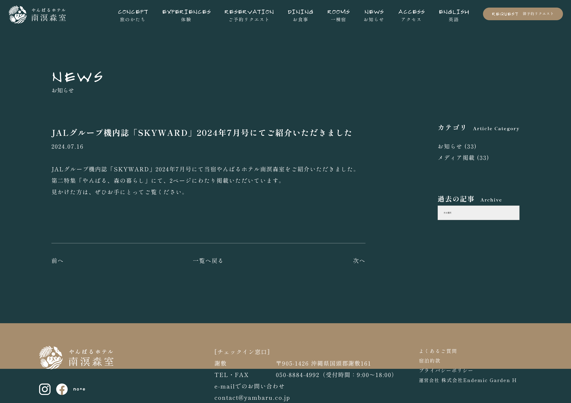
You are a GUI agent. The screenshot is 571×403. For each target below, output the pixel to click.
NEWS (77, 75)
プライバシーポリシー (446, 370)
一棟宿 (338, 15)
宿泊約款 (430, 360)
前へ (57, 260)
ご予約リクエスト (249, 15)
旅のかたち (133, 15)
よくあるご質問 (438, 350)
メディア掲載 (456, 157)
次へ (359, 260)
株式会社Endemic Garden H (478, 379)
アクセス (411, 15)
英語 (454, 15)
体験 (186, 15)
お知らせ (374, 15)
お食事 (300, 15)
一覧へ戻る (208, 260)
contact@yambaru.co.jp (252, 397)
